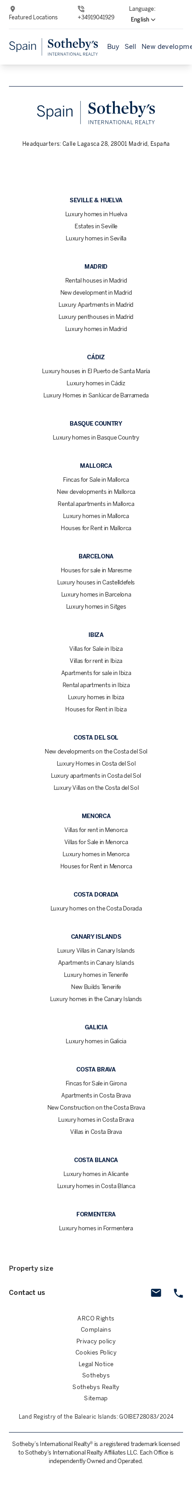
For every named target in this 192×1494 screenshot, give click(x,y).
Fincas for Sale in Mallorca (96, 479)
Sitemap (96, 1398)
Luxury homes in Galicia (96, 1041)
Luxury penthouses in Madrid (96, 317)
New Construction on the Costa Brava (96, 1107)
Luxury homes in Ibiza (96, 697)
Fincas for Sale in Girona (96, 1083)
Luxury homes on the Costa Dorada (96, 908)
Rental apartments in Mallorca (96, 504)
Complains (96, 1329)
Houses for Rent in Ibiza (95, 709)
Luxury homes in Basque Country (96, 437)
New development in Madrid (96, 292)
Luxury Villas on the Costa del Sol (96, 787)
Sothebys (96, 1375)
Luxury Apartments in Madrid (96, 304)
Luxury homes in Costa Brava (96, 1119)
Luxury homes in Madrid (96, 329)
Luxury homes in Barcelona (96, 594)
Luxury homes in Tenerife (96, 974)
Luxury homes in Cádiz (96, 383)
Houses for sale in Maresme (96, 570)
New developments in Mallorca (96, 491)
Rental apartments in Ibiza (96, 685)
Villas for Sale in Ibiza (95, 648)
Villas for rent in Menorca (96, 830)
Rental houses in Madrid (96, 280)
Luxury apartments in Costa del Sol (96, 775)
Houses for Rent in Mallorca (96, 528)
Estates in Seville (96, 226)
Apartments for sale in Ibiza (96, 673)
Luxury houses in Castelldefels (96, 582)
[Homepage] (53, 47)
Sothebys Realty (96, 1387)
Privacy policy (96, 1341)
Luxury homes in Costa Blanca (96, 1186)
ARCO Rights (95, 1318)
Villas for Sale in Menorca (96, 842)
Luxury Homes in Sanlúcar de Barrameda (96, 395)
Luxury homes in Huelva (96, 214)
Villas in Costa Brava (96, 1131)
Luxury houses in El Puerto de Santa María (96, 371)
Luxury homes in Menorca (96, 854)
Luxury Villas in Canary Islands (96, 950)
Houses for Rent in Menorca (96, 866)
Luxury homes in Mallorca (96, 516)
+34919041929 (96, 17)
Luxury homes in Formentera (96, 1228)
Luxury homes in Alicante (95, 1174)
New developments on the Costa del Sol (96, 751)
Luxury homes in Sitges (96, 606)
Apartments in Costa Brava (96, 1095)
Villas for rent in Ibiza (96, 661)
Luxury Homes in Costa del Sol (96, 763)
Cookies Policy (96, 1352)
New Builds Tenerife (96, 987)
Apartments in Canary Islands (96, 962)
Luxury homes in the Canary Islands (96, 999)
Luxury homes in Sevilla (96, 238)
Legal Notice (96, 1364)
